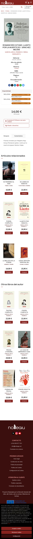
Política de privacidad (16, 464)
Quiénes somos (16, 480)
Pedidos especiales (16, 483)
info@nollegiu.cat (16, 446)
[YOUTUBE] (19, 433)
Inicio (2, 11)
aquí (9, 523)
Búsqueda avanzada (28, 7)
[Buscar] (22, 7)
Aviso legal (16, 459)
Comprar (8, 193)
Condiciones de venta (16, 462)
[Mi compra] (26, 2)
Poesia (8, 11)
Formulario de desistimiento (16, 486)
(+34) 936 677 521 (16, 443)
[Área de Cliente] (28, 2)
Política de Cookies (16, 467)
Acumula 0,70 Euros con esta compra (16, 121)
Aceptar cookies (16, 528)
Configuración (16, 536)
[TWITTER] (13, 433)
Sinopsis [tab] (6, 136)
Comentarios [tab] (18, 136)
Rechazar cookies (16, 532)
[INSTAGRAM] (16, 433)
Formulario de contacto (16, 449)
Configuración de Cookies (16, 470)
